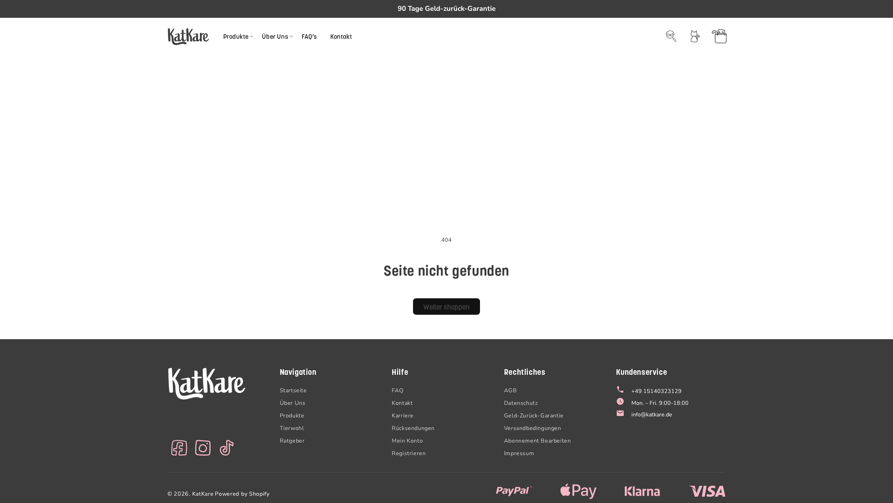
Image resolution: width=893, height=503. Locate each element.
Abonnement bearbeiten (537, 441)
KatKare (203, 494)
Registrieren (409, 453)
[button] (236, 36)
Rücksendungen (413, 428)
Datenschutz (521, 403)
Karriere (403, 416)
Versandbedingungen (532, 428)
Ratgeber (292, 441)
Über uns (293, 403)
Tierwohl (292, 428)
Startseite (293, 390)
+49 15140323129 (656, 391)
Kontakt (402, 403)
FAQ (398, 390)
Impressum (519, 453)
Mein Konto (407, 441)
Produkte (292, 416)
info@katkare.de (651, 414)
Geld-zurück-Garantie (534, 416)
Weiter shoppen (446, 306)
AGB (510, 390)
